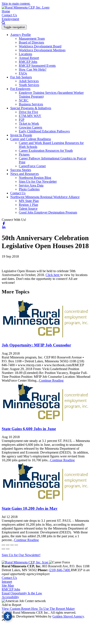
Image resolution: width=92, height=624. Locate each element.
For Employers (20, 89)
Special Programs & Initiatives (30, 108)
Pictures (24, 154)
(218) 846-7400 (60, 570)
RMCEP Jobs (28, 62)
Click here (53, 275)
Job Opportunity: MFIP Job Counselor (36, 345)
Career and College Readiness (30, 139)
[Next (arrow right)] (7, 549)
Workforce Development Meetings (42, 50)
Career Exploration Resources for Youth (46, 150)
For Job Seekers (21, 77)
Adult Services (29, 81)
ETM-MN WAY (30, 116)
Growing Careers (30, 127)
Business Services (31, 104)
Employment (10, 19)
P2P (21, 119)
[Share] (7, 545)
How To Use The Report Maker (53, 608)
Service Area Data (31, 185)
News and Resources (24, 174)
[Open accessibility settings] (7, 616)
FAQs (23, 73)
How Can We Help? (32, 69)
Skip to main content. (16, 3)
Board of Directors (31, 42)
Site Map (8, 585)
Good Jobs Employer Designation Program (48, 212)
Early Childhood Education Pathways (44, 131)
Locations (25, 54)
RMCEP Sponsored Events (37, 65)
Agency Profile (20, 34)
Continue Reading (51, 380)
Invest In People (21, 135)
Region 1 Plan (28, 204)
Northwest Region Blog (35, 177)
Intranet (7, 581)
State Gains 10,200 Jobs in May (30, 508)
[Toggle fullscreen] (12, 545)
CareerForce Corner (32, 166)
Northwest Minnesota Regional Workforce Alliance (45, 197)
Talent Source (28, 208)
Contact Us (9, 15)
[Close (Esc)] (3, 545)
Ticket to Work (29, 123)
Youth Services (29, 85)
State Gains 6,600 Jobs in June (29, 429)
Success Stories (20, 170)
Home (6, 11)
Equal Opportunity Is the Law (22, 593)
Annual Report (29, 58)
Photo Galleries (29, 189)
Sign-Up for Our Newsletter (38, 181)
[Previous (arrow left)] (3, 549)
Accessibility (10, 597)
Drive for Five (28, 112)
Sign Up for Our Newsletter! (21, 555)
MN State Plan (29, 201)
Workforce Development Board (40, 46)
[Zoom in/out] (16, 545)
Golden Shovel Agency (68, 616)
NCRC (23, 100)
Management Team (32, 38)
